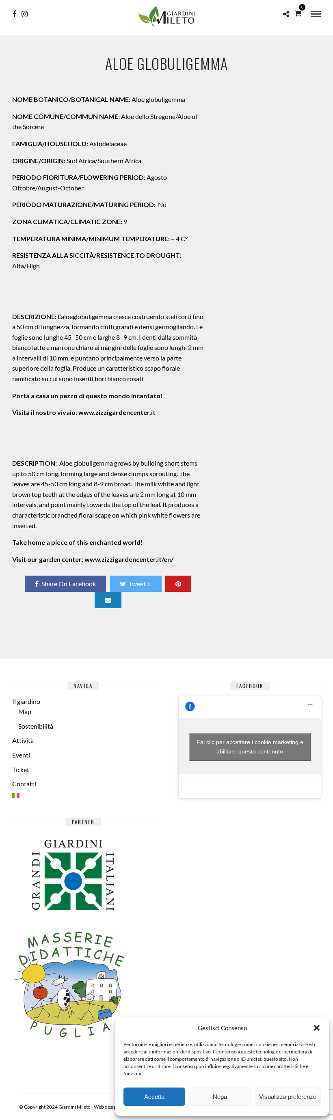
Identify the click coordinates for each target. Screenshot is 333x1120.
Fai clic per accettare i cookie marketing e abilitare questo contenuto (250, 747)
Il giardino (26, 701)
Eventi (21, 755)
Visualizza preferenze (287, 1096)
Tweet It (140, 583)
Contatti (24, 784)
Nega (220, 1096)
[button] (317, 1028)
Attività (23, 740)
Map (24, 711)
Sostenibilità (35, 726)
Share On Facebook (68, 583)
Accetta (154, 1096)
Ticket (20, 769)
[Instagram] (25, 14)
